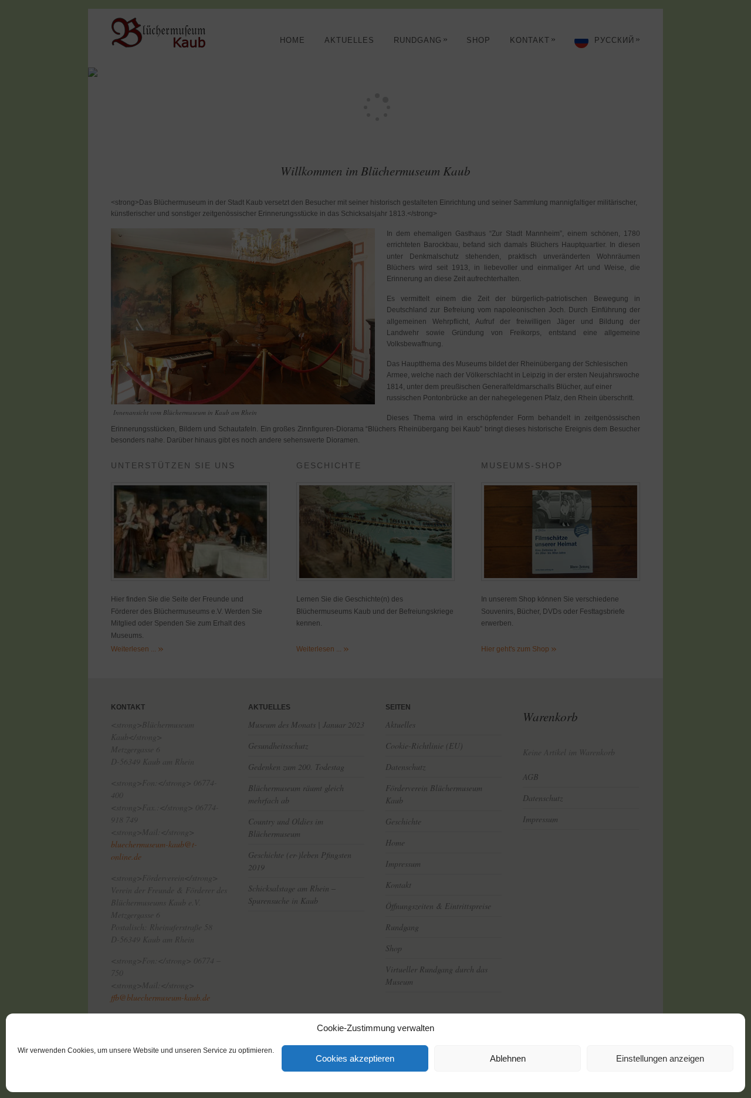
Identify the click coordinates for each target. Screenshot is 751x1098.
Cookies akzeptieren (355, 1058)
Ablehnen (508, 1058)
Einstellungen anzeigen (660, 1058)
